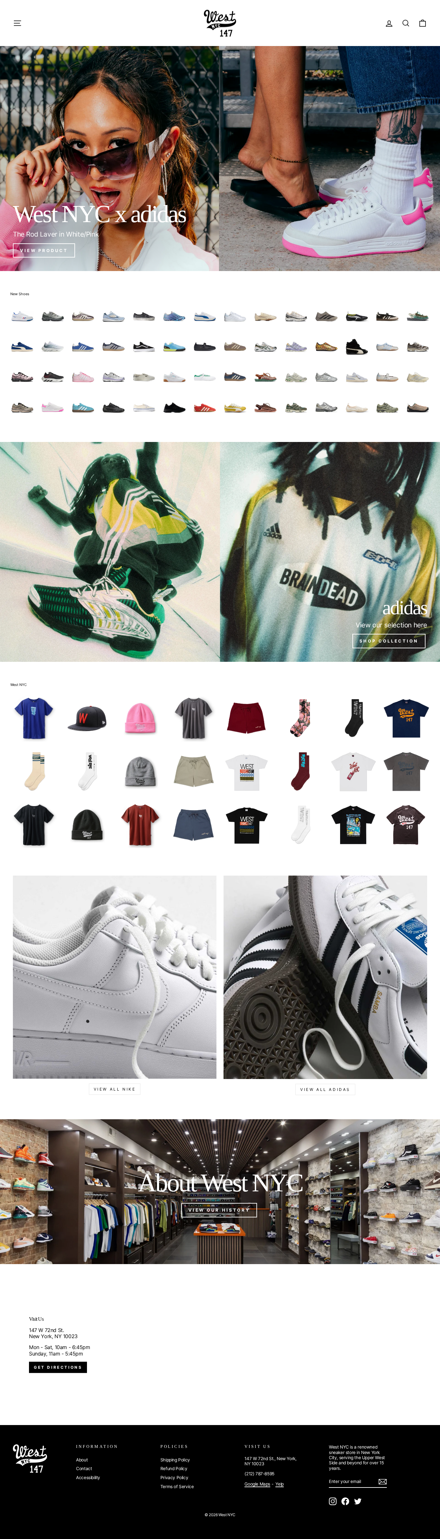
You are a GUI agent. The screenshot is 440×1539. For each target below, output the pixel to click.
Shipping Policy (175, 1459)
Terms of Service (177, 1486)
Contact (84, 1468)
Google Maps (257, 1484)
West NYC (18, 684)
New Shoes (19, 294)
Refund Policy (173, 1468)
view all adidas (325, 1089)
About (82, 1459)
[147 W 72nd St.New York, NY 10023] (220, 1344)
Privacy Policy (174, 1477)
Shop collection (389, 640)
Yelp (279, 1484)
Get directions (58, 1367)
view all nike (115, 1089)
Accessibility (88, 1477)
